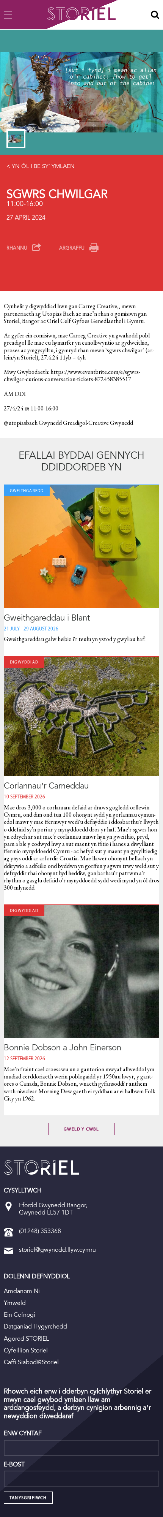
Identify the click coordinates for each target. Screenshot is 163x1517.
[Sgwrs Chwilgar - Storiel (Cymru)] (42, 1167)
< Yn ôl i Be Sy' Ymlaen (40, 166)
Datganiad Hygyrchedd (35, 1326)
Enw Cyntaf (23, 1433)
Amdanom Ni (22, 1291)
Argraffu (72, 248)
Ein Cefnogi (19, 1314)
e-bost (14, 1464)
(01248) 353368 (40, 1231)
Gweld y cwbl (81, 1129)
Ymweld (15, 1302)
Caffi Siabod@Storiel (31, 1362)
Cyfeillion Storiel (26, 1350)
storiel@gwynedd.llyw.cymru (57, 1250)
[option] (81, 92)
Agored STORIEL (26, 1338)
